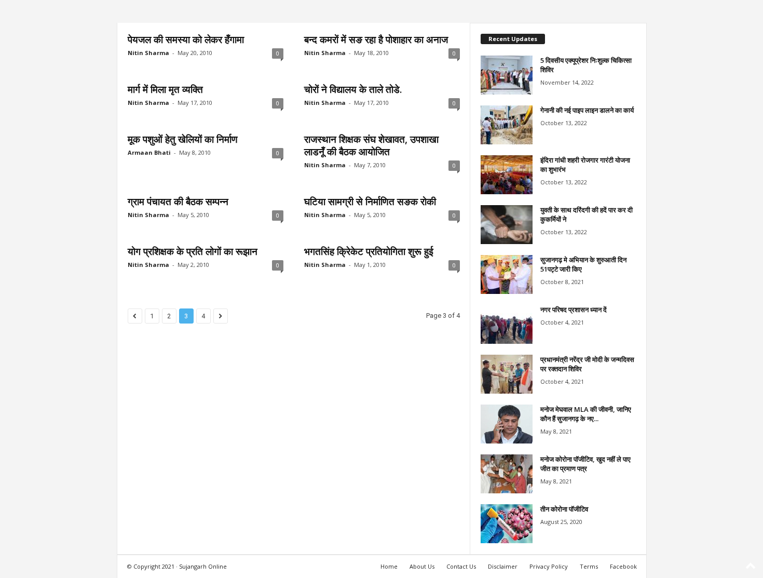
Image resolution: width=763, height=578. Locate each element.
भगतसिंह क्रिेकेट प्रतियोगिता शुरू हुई (368, 251)
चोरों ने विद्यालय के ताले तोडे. (353, 89)
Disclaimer (502, 566)
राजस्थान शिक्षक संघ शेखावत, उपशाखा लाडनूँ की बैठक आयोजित (371, 145)
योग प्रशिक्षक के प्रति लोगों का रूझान (192, 251)
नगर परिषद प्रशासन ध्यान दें (573, 309)
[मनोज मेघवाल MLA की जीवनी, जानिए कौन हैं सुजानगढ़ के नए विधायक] (507, 424)
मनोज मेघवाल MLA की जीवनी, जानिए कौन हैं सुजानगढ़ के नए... (585, 414)
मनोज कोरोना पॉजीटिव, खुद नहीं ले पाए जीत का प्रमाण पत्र (585, 463)
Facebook (623, 566)
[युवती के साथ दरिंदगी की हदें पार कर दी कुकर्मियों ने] (507, 224)
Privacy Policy (548, 566)
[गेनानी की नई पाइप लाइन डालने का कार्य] (507, 124)
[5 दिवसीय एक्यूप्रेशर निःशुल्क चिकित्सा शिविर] (507, 75)
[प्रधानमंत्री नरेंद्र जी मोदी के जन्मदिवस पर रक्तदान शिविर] (507, 374)
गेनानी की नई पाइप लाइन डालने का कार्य (587, 110)
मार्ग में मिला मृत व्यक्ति (165, 89)
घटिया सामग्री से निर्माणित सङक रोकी (370, 201)
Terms (589, 566)
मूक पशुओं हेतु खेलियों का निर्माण (183, 139)
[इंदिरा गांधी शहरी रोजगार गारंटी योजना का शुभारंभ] (507, 174)
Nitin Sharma (148, 53)
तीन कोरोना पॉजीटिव (564, 509)
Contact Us (461, 566)
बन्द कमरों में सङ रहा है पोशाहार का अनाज (376, 39)
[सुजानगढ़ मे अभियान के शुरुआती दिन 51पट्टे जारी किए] (507, 274)
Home (389, 566)
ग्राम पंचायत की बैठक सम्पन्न (178, 201)
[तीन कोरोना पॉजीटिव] (507, 523)
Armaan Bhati (149, 152)
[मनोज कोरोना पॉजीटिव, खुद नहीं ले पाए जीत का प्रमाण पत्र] (507, 473)
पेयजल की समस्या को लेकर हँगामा (186, 39)
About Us (422, 566)
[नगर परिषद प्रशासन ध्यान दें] (507, 324)
